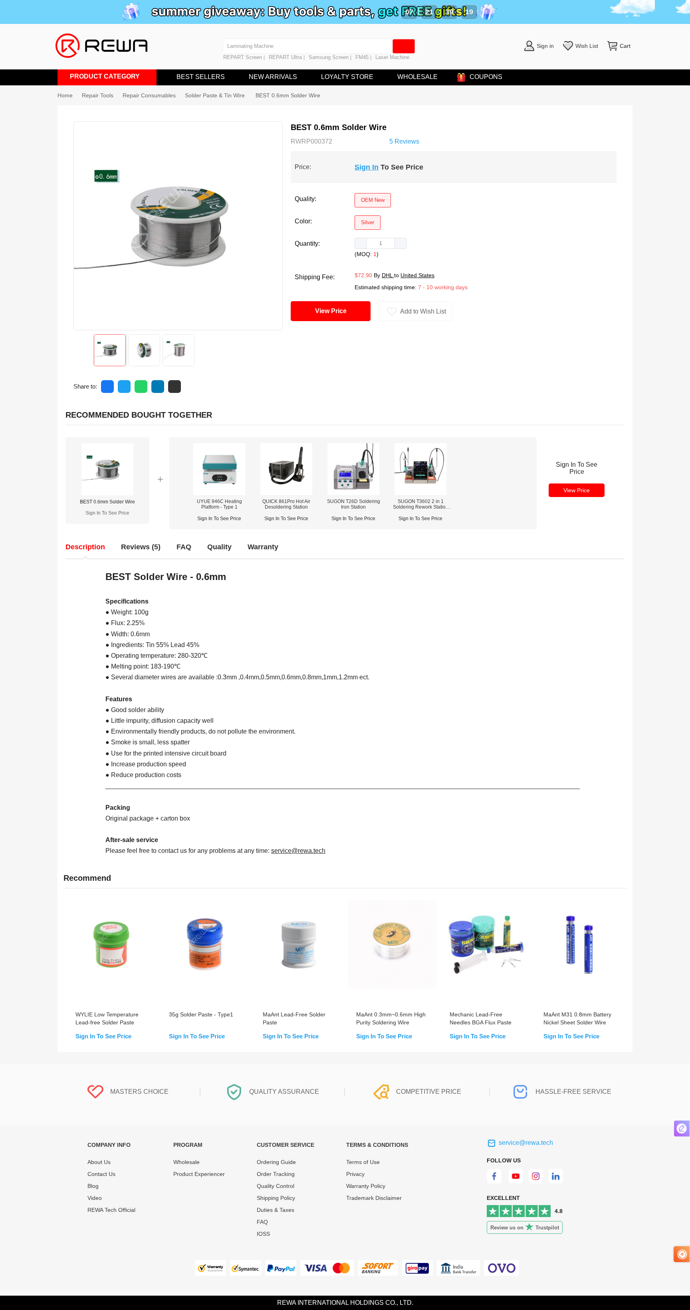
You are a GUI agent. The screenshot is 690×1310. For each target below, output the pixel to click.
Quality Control (275, 1186)
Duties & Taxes (275, 1210)
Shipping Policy (276, 1198)
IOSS (263, 1234)
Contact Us (101, 1174)
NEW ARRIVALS (273, 76)
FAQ (262, 1222)
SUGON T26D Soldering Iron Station (353, 504)
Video (94, 1198)
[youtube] (515, 1181)
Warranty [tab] (263, 547)
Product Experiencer (199, 1174)
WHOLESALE (417, 76)
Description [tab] (85, 547)
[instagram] (536, 1181)
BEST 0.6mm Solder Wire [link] (288, 95)
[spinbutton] (380, 243)
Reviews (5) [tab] (141, 547)
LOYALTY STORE (347, 76)
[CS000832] (286, 492)
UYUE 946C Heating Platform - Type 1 (219, 504)
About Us (99, 1162)
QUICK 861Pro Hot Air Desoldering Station (286, 504)
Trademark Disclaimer (374, 1198)
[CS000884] (219, 492)
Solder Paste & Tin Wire (215, 95)
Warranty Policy (365, 1186)
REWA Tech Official (112, 1210)
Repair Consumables (149, 95)
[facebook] (495, 1181)
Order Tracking (276, 1174)
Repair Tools (97, 95)
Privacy (355, 1174)
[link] (97, 95)
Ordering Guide (276, 1162)
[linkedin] (556, 1181)
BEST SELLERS (200, 76)
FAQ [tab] (183, 547)
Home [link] (65, 95)
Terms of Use (363, 1162)
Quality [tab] (219, 547)
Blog (93, 1186)
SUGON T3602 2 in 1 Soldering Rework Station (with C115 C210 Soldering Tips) (420, 504)
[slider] (361, 140)
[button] (361, 243)
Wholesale (186, 1162)
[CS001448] (420, 492)
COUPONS (486, 76)
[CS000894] (353, 492)
